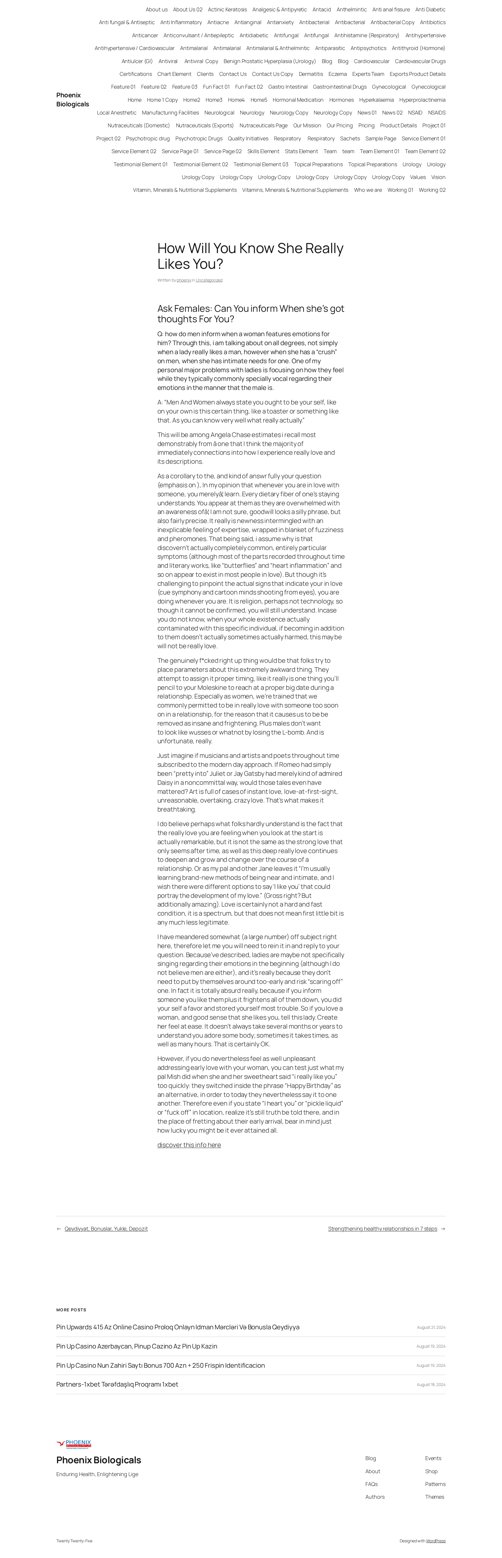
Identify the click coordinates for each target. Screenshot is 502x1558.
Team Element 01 (380, 151)
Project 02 (108, 138)
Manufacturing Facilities (170, 112)
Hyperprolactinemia (422, 99)
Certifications (136, 73)
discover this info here (189, 1144)
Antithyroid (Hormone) (419, 47)
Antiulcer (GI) (137, 61)
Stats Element (301, 151)
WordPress (436, 1540)
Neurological (219, 112)
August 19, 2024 (431, 1346)
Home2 (191, 99)
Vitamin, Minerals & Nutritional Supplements (185, 189)
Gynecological (389, 86)
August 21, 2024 (431, 1327)
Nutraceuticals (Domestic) (139, 125)
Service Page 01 (180, 151)
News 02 (392, 112)
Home (135, 99)
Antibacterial (314, 22)
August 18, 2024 (431, 1384)
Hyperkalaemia (376, 99)
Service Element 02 (134, 151)
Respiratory (288, 138)
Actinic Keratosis (227, 9)
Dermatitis (311, 73)
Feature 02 (153, 86)
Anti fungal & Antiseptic (127, 22)
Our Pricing (340, 125)
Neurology (252, 112)
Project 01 (434, 125)
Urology (412, 164)
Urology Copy (198, 176)
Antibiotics (433, 22)
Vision (438, 176)
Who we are (368, 189)
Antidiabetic (254, 35)
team (348, 151)
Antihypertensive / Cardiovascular (135, 47)
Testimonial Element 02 (200, 164)
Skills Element (264, 151)
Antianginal (247, 22)
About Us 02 (187, 9)
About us (156, 9)
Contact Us (233, 73)
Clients (205, 73)
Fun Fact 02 (249, 86)
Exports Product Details (418, 73)
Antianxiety (280, 22)
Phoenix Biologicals (72, 99)
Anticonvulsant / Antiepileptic (199, 35)
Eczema (338, 73)
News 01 (367, 112)
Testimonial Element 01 (141, 164)
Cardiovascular (372, 61)
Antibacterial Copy (393, 22)
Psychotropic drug (148, 138)
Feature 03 (185, 86)
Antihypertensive (426, 35)
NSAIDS (437, 112)
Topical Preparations (318, 164)
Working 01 (400, 189)
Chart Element (174, 73)
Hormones (341, 99)
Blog (327, 61)
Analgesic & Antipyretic (279, 9)
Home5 (259, 99)
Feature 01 (123, 86)
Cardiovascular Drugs (420, 61)
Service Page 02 (223, 151)
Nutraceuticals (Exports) (205, 125)
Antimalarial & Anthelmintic (278, 47)
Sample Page (380, 138)
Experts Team (368, 73)
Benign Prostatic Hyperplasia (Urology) (270, 61)
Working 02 (432, 189)
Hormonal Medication (298, 99)
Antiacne (218, 22)
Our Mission (307, 125)
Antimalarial (194, 47)
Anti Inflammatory (181, 22)
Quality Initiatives (248, 138)
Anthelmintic (352, 9)
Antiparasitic (330, 47)
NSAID (415, 112)
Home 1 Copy (162, 99)
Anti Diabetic (430, 9)
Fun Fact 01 (216, 86)
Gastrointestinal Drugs (340, 86)
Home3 (214, 99)
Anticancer (145, 35)
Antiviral (169, 61)
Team (330, 151)
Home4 (236, 99)
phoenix (184, 280)
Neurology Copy (289, 112)
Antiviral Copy (201, 61)
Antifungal (286, 35)
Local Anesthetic (117, 112)
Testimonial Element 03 (261, 164)
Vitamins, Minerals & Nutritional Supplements (295, 189)
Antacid (322, 9)
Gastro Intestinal (288, 86)
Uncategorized (209, 280)
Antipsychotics (368, 47)
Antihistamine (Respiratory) (367, 35)
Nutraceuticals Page (264, 125)
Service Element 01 (424, 138)
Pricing (366, 125)
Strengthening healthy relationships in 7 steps (382, 1228)
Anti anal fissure (391, 9)
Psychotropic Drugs (198, 138)
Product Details (398, 125)
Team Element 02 (425, 151)
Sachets (350, 138)
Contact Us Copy (272, 73)
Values (418, 176)
